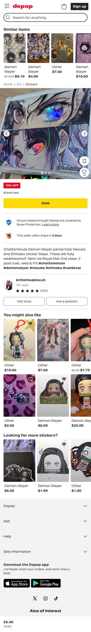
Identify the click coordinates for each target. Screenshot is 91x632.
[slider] (45, 133)
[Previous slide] (6, 133)
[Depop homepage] (23, 6)
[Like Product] (21, 38)
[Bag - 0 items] (64, 7)
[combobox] (45, 17)
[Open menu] (7, 6)
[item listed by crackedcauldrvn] (53, 395)
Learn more (50, 224)
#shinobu (54, 268)
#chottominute (52, 263)
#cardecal (72, 268)
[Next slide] (84, 133)
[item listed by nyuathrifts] (19, 340)
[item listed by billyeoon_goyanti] (19, 395)
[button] (51, 290)
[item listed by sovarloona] (53, 340)
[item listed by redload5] (53, 460)
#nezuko (38, 268)
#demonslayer (17, 268)
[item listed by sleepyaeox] (19, 460)
